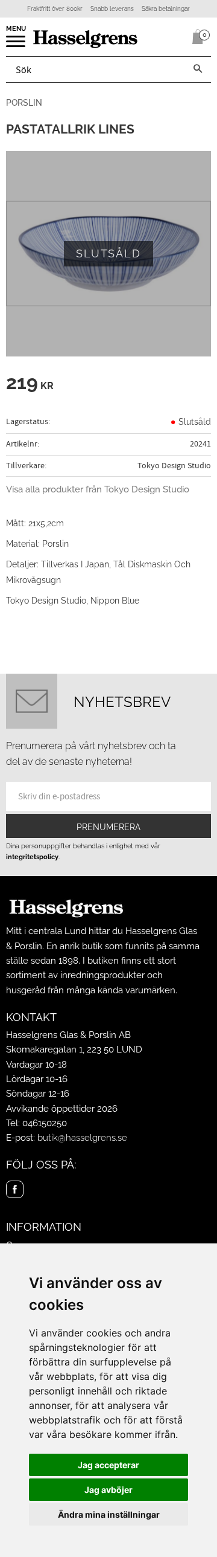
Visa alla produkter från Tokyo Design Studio (97, 489)
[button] (16, 45)
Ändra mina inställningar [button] (109, 1514)
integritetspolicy (32, 857)
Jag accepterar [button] (108, 1465)
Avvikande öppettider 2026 (62, 1108)
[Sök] (197, 69)
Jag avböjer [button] (108, 1489)
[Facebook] (15, 1189)
